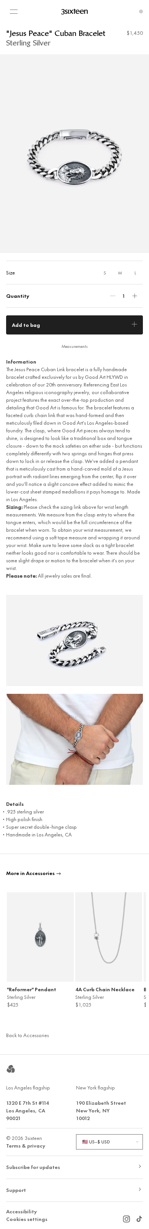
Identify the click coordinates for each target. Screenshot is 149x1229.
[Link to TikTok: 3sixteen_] (139, 1217)
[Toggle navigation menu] (13, 11)
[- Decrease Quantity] (112, 296)
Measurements (75, 346)
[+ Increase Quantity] (134, 296)
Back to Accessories (27, 1035)
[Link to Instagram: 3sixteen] (126, 1217)
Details (15, 803)
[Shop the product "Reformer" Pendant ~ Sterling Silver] (40, 936)
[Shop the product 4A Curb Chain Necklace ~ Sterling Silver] (108, 936)
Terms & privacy (25, 1145)
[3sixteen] (74, 11)
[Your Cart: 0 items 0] (141, 11)
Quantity (17, 295)
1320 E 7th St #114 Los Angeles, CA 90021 (27, 1110)
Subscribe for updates (33, 1167)
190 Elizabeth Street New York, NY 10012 (101, 1110)
